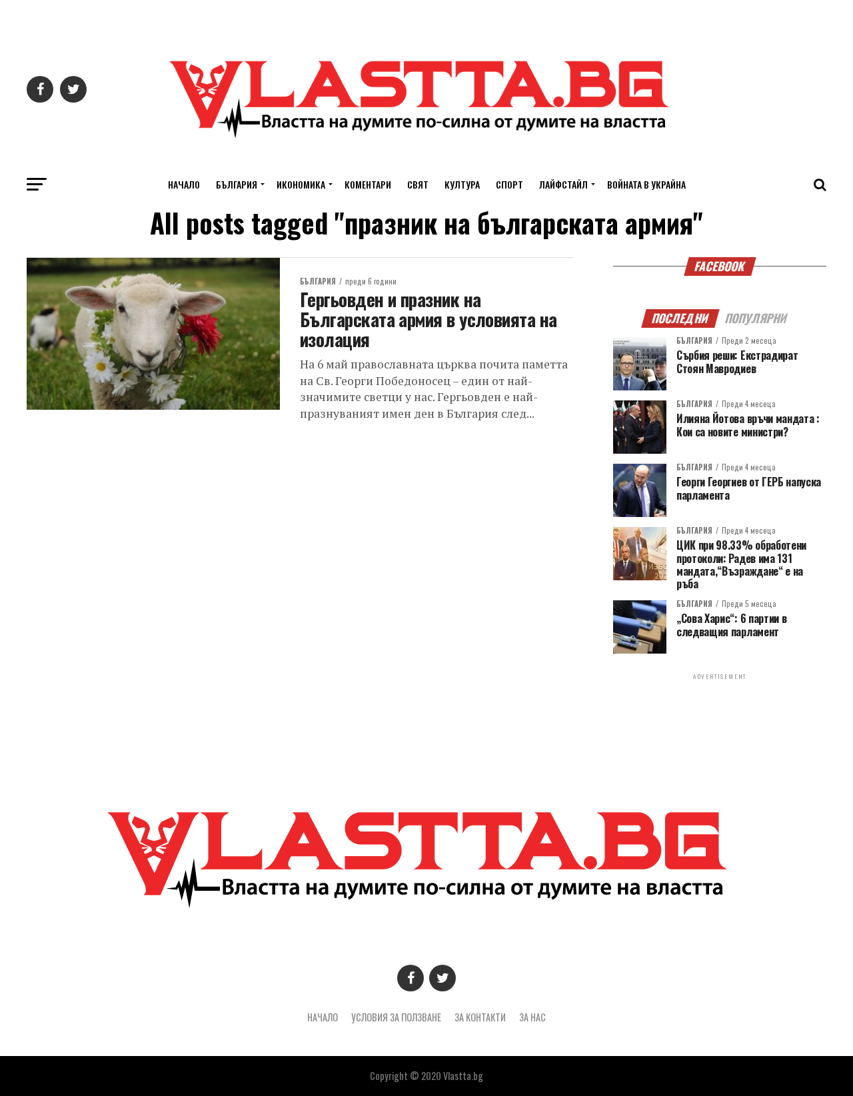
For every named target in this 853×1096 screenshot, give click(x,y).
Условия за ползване (396, 1017)
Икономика (301, 184)
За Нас (532, 1017)
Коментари (368, 184)
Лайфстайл (563, 184)
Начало (184, 184)
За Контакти (480, 1017)
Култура (462, 184)
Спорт (509, 184)
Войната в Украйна (646, 184)
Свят (417, 184)
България (236, 184)
